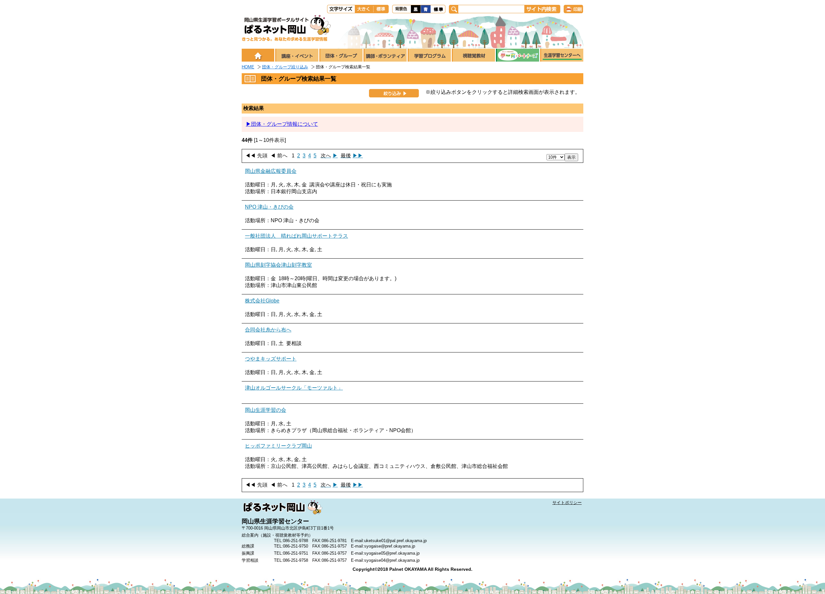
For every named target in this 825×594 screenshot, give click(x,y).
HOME (248, 66)
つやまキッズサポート (270, 358)
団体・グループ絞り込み (285, 66)
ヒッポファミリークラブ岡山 (278, 446)
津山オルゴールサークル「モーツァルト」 (294, 388)
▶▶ (352, 155)
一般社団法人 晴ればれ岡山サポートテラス (296, 236)
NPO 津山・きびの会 (269, 207)
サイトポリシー (567, 502)
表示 (571, 157)
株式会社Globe (262, 300)
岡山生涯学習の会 (265, 410)
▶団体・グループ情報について (282, 124)
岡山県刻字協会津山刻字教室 (278, 265)
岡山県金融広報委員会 (270, 171)
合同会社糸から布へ (268, 329)
